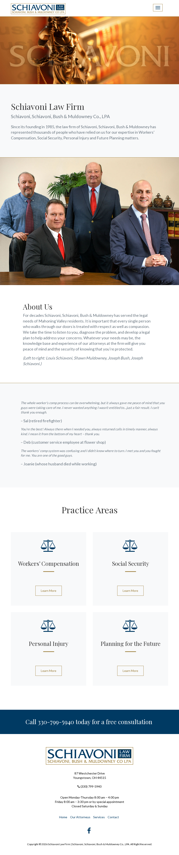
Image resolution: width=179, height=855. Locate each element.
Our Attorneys (80, 817)
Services (99, 817)
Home (63, 817)
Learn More (48, 590)
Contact (113, 817)
